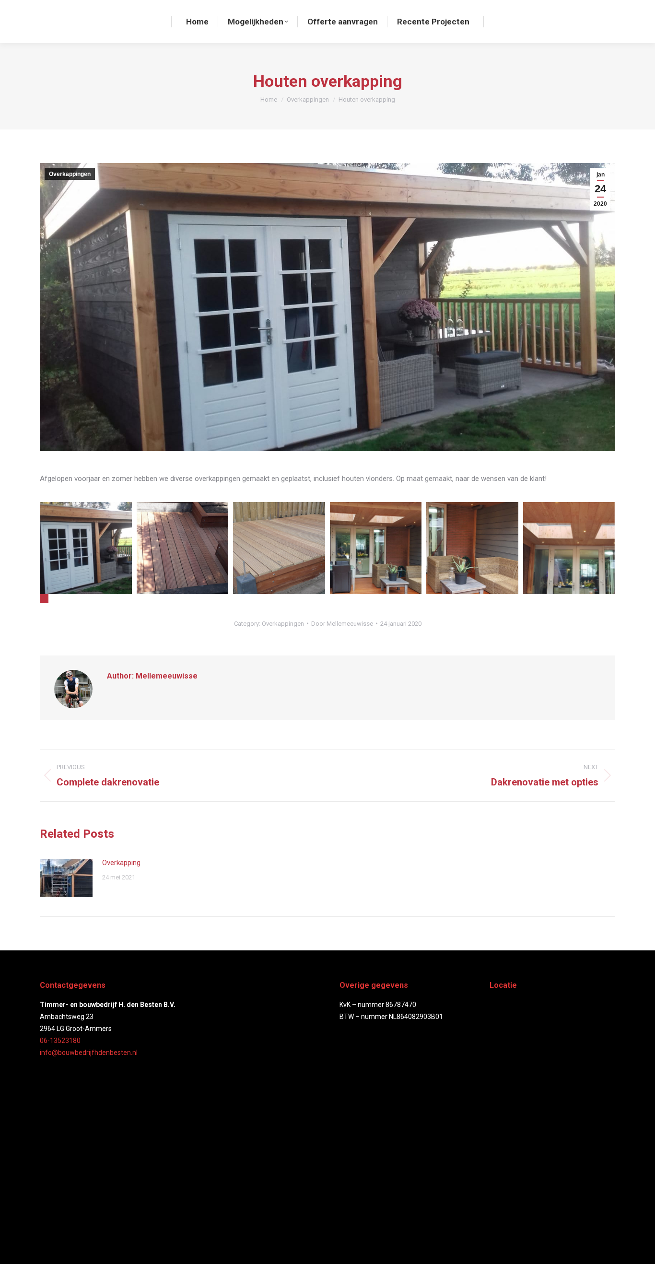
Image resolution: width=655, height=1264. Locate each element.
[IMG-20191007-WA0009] (472, 548)
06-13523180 (60, 1040)
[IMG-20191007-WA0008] (569, 548)
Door (342, 623)
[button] (44, 598)
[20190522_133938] (279, 548)
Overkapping (121, 862)
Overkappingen (70, 174)
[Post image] (66, 878)
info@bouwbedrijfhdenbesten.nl (89, 1052)
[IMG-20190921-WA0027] (86, 548)
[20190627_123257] (183, 548)
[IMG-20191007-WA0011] (376, 548)
